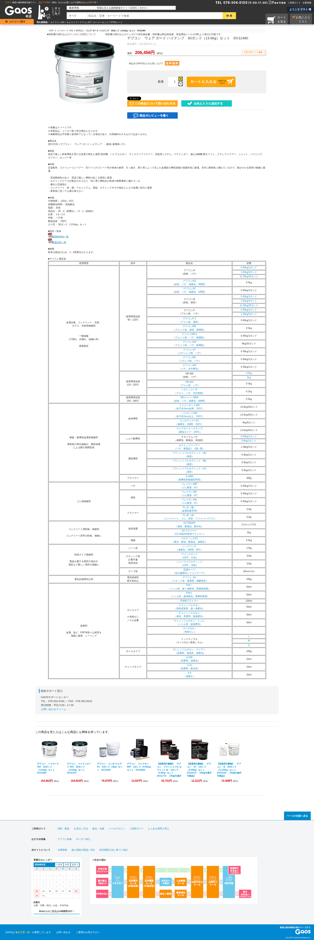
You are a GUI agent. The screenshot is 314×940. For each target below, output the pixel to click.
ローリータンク (100, 22)
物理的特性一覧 (60, 236)
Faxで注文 (273, 2)
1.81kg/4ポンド (249, 272)
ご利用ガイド (294, 2)
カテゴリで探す (17, 21)
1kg (249, 377)
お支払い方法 (81, 828)
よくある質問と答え (158, 828)
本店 (28, 16)
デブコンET (85, 22)
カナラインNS (57, 22)
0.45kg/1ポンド (249, 267)
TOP (51, 30)
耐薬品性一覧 (59, 242)
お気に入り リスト (303, 19)
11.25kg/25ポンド (249, 276)
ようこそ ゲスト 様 (300, 9)
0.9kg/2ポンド (248, 440)
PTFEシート (117, 22)
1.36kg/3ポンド (249, 314)
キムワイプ (72, 22)
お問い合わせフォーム (53, 709)
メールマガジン (116, 828)
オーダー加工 (83, 839)
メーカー (61, 30)
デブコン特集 (65, 839)
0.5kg (249, 373)
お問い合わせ (63, 932)
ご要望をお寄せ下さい (88, 932)
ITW (71, 30)
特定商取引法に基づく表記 (113, 849)
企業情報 (307, 2)
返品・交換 (98, 828)
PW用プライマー (189, 600)
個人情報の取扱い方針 (83, 849)
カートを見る (281, 19)
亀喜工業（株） (23, 932)
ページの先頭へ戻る (297, 815)
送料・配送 (63, 828)
